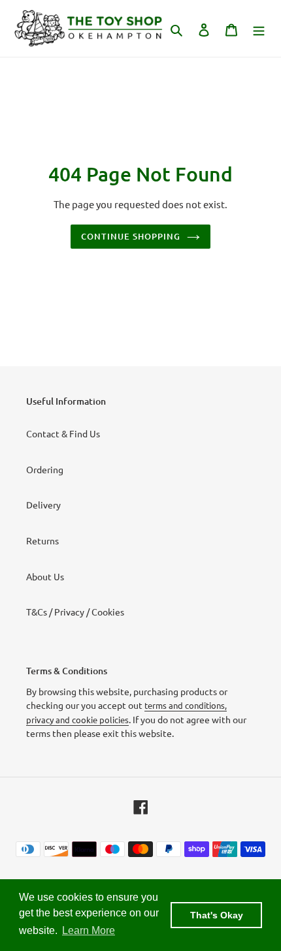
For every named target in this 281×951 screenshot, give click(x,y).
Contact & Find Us (63, 433)
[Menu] (259, 28)
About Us (45, 576)
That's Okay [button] (216, 915)
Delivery (43, 504)
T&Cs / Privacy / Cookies (75, 611)
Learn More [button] (88, 930)
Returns (42, 540)
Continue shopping (131, 236)
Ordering (44, 469)
